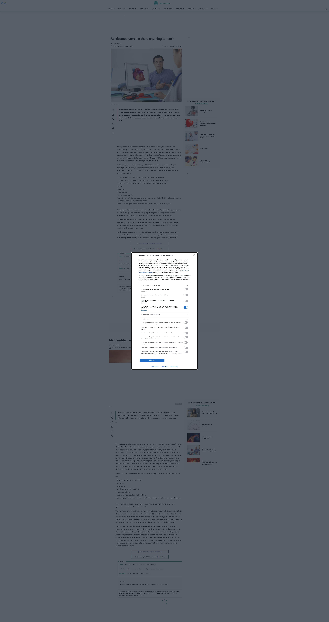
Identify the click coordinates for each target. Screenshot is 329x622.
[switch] (186, 289)
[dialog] (164, 311)
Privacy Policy (174, 366)
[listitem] (164, 285)
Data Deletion (155, 366)
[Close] (194, 256)
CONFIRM (152, 360)
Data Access (164, 366)
